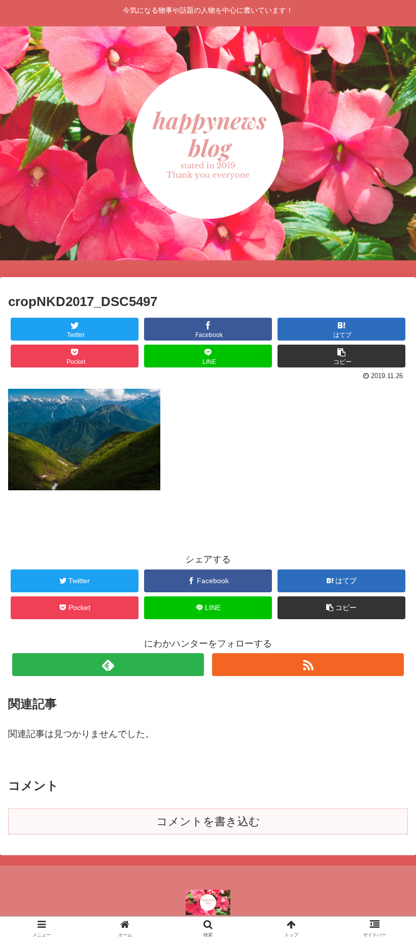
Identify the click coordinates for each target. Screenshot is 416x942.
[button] (385, 849)
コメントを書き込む (208, 821)
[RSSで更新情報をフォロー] (308, 664)
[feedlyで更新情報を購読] (108, 664)
